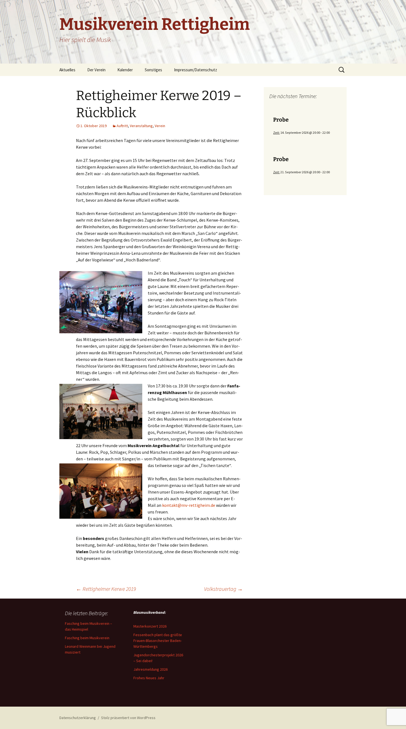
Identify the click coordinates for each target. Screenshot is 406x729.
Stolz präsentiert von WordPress (128, 717)
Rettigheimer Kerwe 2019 (106, 588)
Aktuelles (67, 69)
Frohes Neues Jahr (148, 677)
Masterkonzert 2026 (150, 626)
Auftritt (122, 125)
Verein (160, 125)
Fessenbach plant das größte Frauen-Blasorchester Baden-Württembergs (157, 640)
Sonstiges (153, 69)
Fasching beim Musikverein (87, 637)
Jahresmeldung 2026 (150, 669)
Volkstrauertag (223, 588)
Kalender (125, 69)
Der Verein (96, 69)
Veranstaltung (141, 125)
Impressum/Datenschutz (195, 69)
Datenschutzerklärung (77, 717)
